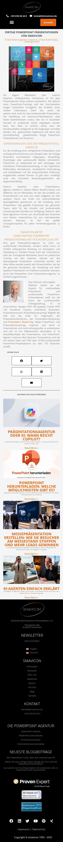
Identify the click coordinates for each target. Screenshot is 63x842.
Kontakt (32, 695)
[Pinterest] (43, 821)
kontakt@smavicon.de (32, 709)
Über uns (32, 674)
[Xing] (51, 821)
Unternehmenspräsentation (31, 744)
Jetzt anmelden (32, 641)
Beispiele (32, 670)
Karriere (32, 687)
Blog (32, 691)
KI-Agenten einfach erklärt (31, 588)
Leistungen (32, 666)
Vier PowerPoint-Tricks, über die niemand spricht (31, 757)
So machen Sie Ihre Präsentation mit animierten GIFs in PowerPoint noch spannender (31, 768)
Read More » (31, 448)
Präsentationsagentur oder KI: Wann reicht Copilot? (31, 435)
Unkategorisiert (32, 41)
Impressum (23, 829)
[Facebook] (11, 821)
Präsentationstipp (48, 39)
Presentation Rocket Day (20, 321)
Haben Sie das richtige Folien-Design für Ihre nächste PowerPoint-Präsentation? (31, 762)
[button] (11, 22)
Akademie (32, 679)
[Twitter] (27, 821)
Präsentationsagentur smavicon (21, 39)
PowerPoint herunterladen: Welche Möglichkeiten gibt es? (31, 486)
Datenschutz (38, 829)
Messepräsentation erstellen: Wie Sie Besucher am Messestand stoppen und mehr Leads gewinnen (31, 539)
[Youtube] (35, 821)
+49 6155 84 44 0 (32, 713)
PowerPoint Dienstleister (31, 735)
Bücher (32, 683)
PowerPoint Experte (30, 731)
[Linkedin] (19, 821)
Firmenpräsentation (31, 739)
